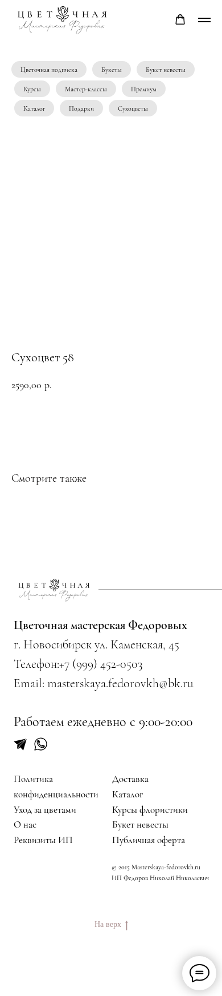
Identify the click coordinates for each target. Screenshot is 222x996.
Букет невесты (166, 70)
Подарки (81, 108)
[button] (180, 19)
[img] (54, 590)
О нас (25, 824)
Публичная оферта (148, 840)
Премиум (144, 89)
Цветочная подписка (48, 70)
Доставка (130, 779)
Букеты (111, 70)
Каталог (34, 108)
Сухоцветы (133, 108)
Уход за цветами (45, 810)
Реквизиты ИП (43, 840)
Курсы (32, 89)
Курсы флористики (150, 810)
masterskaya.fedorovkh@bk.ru (120, 683)
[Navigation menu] (204, 20)
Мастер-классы (86, 89)
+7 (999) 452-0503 (101, 663)
